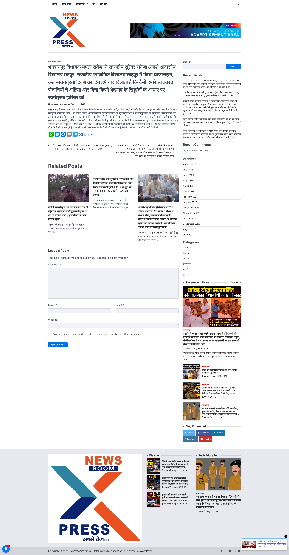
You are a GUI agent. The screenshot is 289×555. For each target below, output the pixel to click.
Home (54, 4)
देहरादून (186, 253)
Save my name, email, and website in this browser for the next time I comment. (98, 334)
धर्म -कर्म (103, 4)
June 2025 (188, 234)
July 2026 (188, 169)
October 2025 (190, 218)
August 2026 (189, 164)
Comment (54, 264)
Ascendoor (117, 550)
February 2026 (190, 196)
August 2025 (189, 229)
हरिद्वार (185, 274)
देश (94, 4)
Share (85, 134)
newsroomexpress (59, 104)
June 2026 (188, 175)
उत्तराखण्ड (80, 4)
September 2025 (191, 224)
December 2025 (191, 207)
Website (52, 319)
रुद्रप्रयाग (187, 264)
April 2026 (188, 186)
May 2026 (188, 180)
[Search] (238, 4)
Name (52, 305)
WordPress (146, 550)
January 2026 (190, 202)
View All (234, 282)
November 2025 (191, 213)
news (187, 348)
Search (187, 61)
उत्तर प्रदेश (66, 4)
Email (120, 305)
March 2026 (189, 191)
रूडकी (59, 61)
